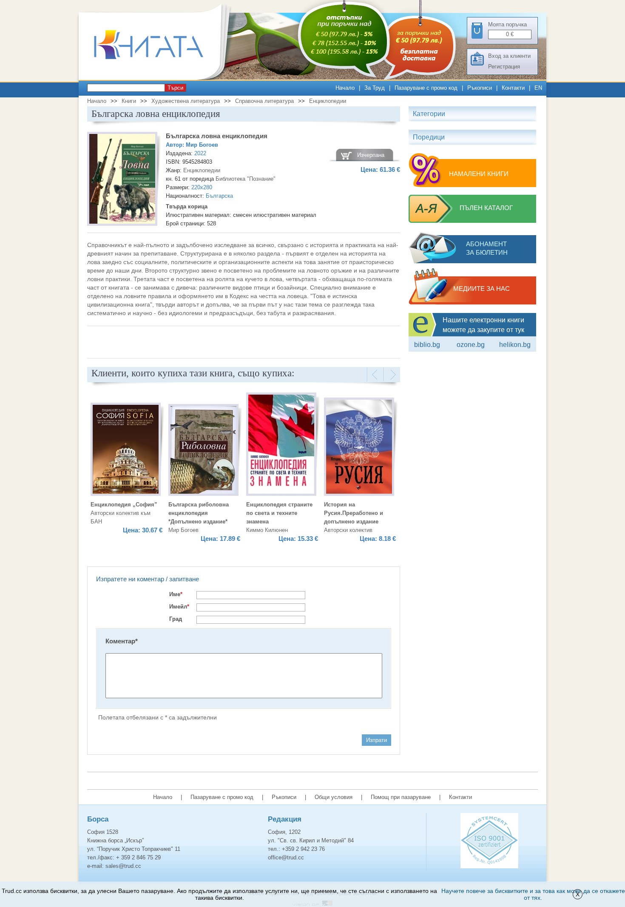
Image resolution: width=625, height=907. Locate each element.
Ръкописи (479, 88)
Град (175, 619)
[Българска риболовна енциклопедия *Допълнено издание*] (203, 451)
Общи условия (333, 797)
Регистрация (504, 66)
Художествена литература (185, 101)
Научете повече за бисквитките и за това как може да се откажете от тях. (533, 894)
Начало (345, 88)
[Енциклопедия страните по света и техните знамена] (281, 445)
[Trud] (157, 78)
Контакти (513, 88)
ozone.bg (471, 344)
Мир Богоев (202, 145)
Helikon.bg (515, 344)
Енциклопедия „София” (124, 504)
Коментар (121, 641)
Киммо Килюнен (267, 530)
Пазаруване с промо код (426, 88)
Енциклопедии (327, 101)
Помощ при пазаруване (401, 797)
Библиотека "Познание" (246, 179)
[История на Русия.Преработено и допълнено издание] (359, 448)
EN (538, 88)
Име (175, 594)
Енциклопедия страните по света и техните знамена (279, 513)
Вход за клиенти (509, 56)
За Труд (374, 88)
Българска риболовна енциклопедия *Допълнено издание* (198, 513)
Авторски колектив (348, 530)
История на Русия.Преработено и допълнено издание (353, 513)
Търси (175, 88)
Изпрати (376, 740)
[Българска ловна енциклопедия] (122, 180)
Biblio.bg (427, 344)
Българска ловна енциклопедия (216, 135)
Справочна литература (264, 101)
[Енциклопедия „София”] (126, 450)
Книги (129, 101)
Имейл (179, 606)
